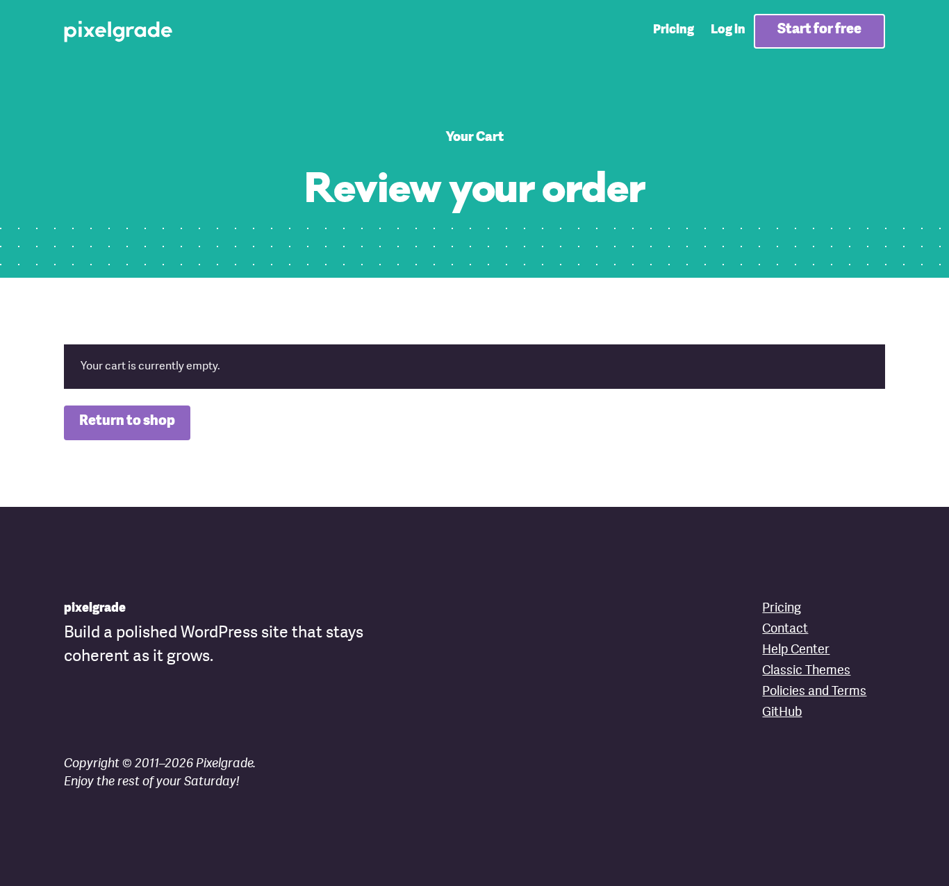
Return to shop (127, 421)
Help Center (796, 650)
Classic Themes (806, 670)
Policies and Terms (814, 691)
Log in (728, 30)
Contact (785, 629)
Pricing (673, 30)
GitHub (782, 712)
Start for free (819, 29)
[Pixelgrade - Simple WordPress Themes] (119, 30)
